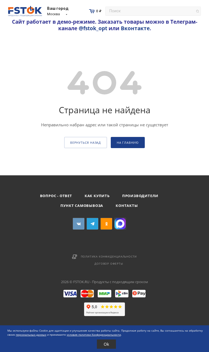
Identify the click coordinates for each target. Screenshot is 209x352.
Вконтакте (135, 28)
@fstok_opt (93, 28)
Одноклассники (106, 223)
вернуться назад (85, 142)
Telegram (92, 223)
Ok (106, 344)
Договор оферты (108, 263)
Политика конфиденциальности (109, 256)
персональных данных (31, 334)
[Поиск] (197, 11)
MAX (120, 223)
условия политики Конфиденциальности (94, 334)
